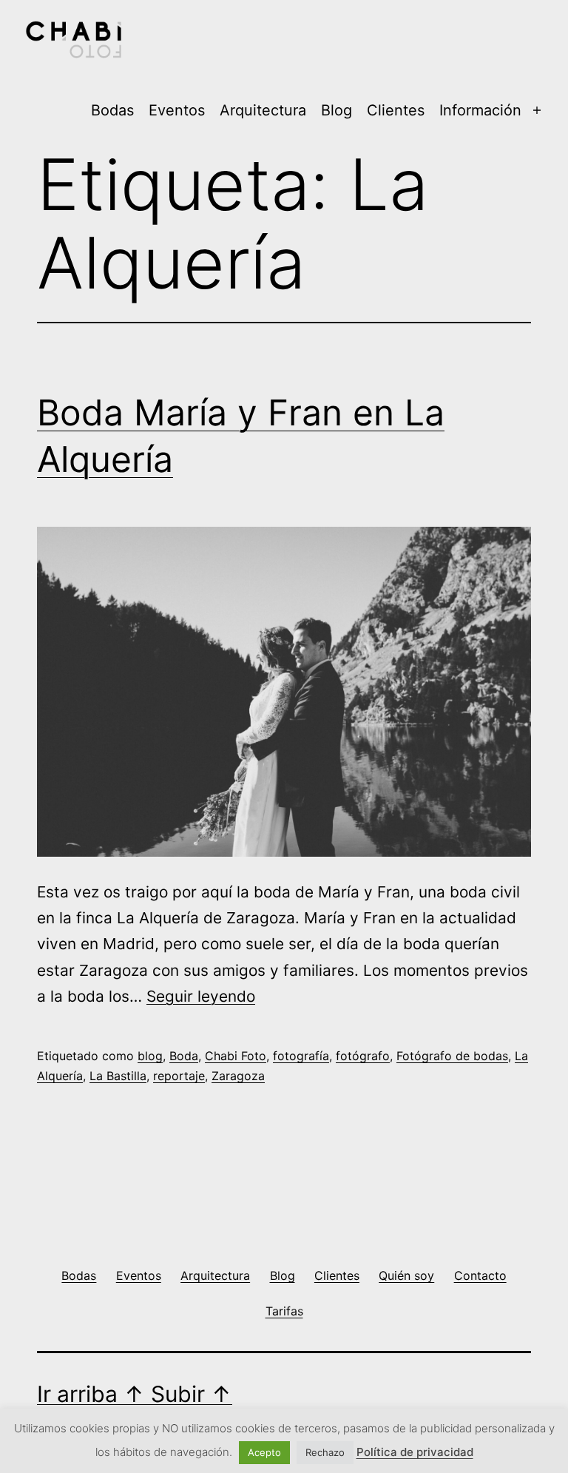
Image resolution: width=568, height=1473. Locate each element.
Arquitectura (263, 110)
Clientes (396, 110)
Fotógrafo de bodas (452, 1055)
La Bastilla (117, 1075)
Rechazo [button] (325, 1452)
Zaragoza (238, 1075)
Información (480, 110)
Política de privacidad (414, 1452)
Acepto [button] (264, 1452)
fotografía (301, 1055)
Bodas (112, 110)
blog (150, 1055)
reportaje (179, 1075)
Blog (336, 110)
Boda (183, 1055)
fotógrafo (363, 1055)
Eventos (177, 110)
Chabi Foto (235, 1055)
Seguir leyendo (200, 996)
